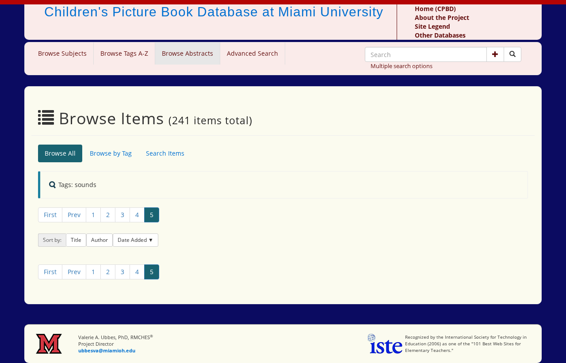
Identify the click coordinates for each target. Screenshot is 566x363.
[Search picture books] (512, 54)
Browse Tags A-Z (124, 53)
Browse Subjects (62, 53)
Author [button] (99, 240)
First (50, 214)
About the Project (442, 17)
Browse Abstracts (187, 53)
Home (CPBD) (435, 8)
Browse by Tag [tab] (111, 153)
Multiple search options (401, 66)
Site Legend (432, 26)
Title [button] (76, 240)
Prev (74, 214)
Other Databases (440, 35)
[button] (495, 54)
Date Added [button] (133, 240)
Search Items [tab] (165, 153)
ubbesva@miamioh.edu (106, 350)
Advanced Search (252, 53)
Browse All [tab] (60, 153)
